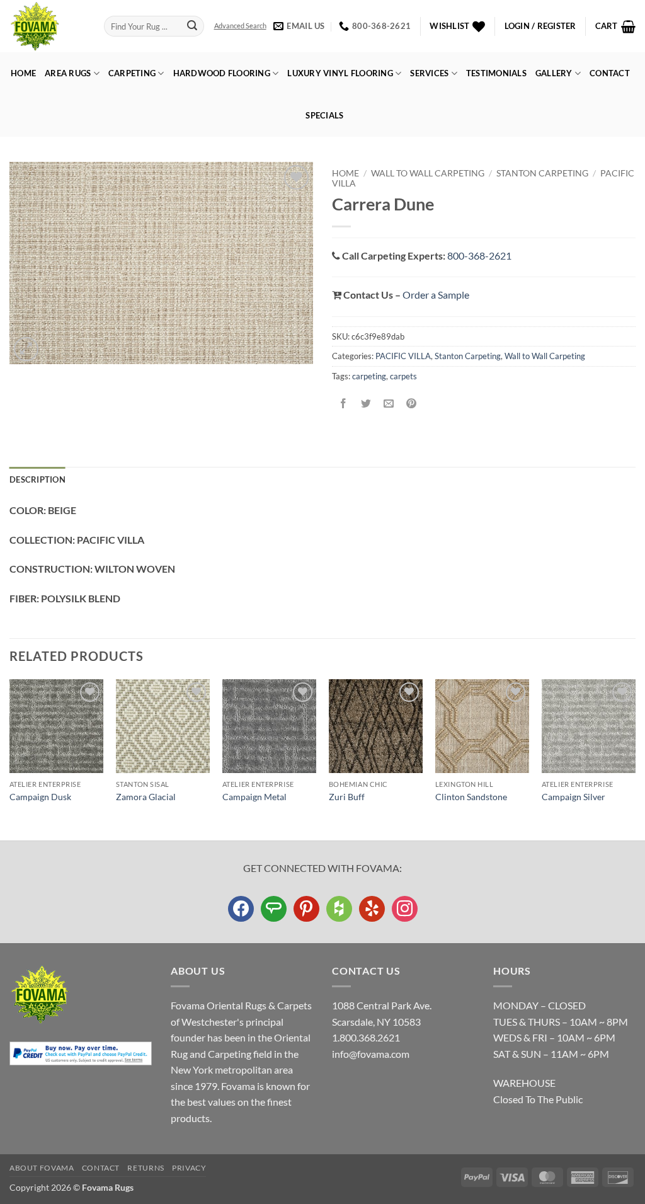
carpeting (369, 376)
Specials (324, 115)
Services (429, 73)
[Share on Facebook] (343, 404)
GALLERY (554, 73)
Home (23, 73)
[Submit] (192, 26)
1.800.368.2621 (366, 1037)
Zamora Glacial (146, 796)
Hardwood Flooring (221, 73)
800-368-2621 (479, 255)
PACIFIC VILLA (403, 356)
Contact (610, 73)
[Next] (634, 758)
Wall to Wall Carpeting (427, 173)
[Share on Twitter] (366, 404)
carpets (403, 376)
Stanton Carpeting (542, 173)
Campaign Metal (254, 796)
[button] (540, 26)
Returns (145, 1167)
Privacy (189, 1167)
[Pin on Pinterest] (411, 404)
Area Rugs (68, 73)
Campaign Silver (573, 796)
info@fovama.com (370, 1054)
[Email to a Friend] (389, 404)
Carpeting (132, 73)
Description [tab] (37, 479)
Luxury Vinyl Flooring (339, 73)
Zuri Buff (347, 796)
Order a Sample (435, 295)
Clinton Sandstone (471, 796)
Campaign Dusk (40, 796)
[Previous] (10, 758)
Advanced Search (240, 25)
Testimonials (496, 73)
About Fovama (41, 1167)
